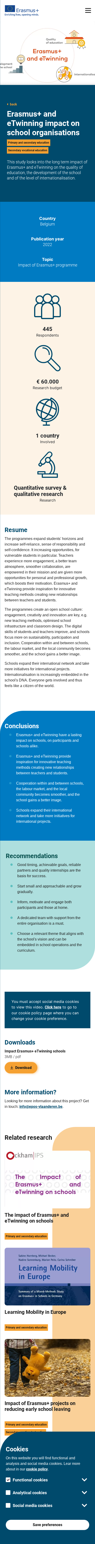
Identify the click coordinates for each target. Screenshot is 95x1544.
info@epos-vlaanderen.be (40, 1106)
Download (23, 1067)
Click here (53, 1007)
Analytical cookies (30, 1492)
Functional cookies (30, 1479)
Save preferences (47, 1525)
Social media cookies (32, 1505)
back (13, 104)
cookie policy (37, 1469)
